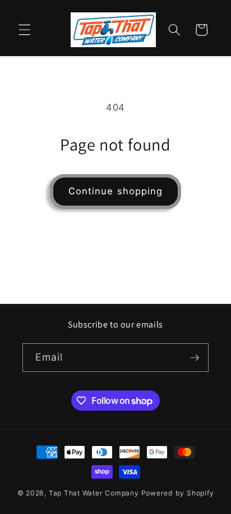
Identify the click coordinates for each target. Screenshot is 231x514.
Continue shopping (115, 191)
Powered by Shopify (177, 493)
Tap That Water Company (94, 493)
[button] (24, 29)
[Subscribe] (194, 357)
